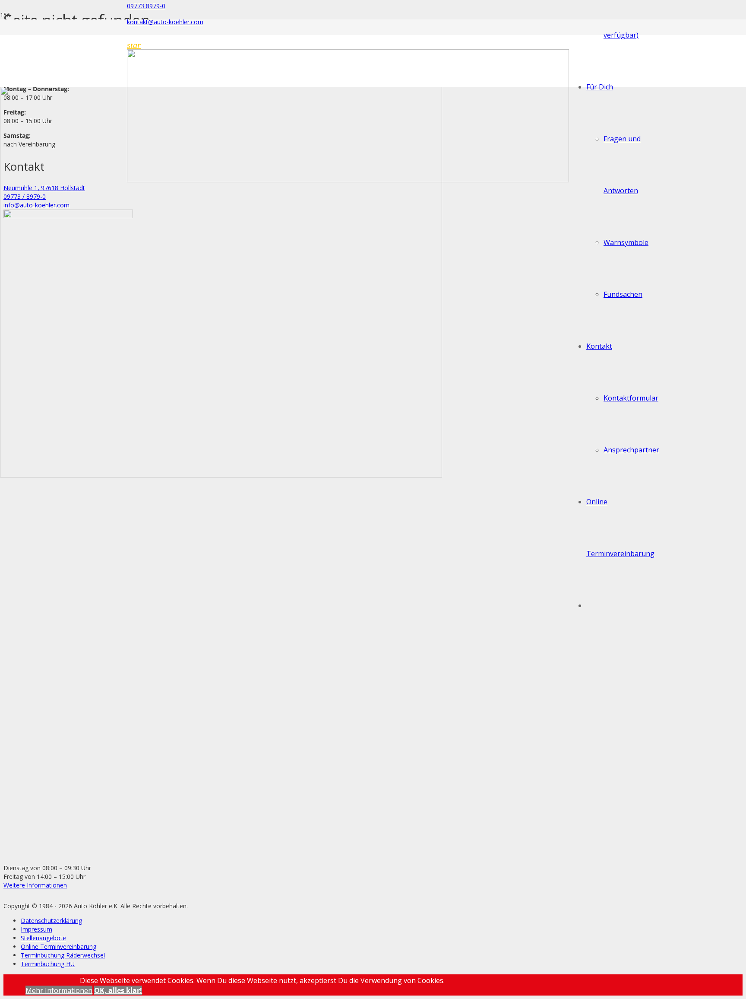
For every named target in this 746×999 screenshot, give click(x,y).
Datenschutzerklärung (51, 920)
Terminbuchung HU (48, 964)
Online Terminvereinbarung (58, 946)
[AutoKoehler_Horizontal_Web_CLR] (348, 180)
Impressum (36, 929)
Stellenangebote (43, 938)
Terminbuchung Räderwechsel (63, 955)
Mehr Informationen (58, 990)
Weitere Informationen (35, 885)
